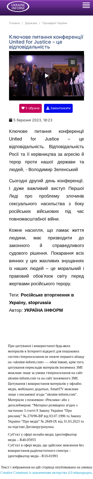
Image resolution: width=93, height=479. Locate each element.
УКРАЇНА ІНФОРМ (43, 310)
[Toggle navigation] (86, 5)
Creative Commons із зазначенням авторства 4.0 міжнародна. (46, 473)
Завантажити (59, 108)
